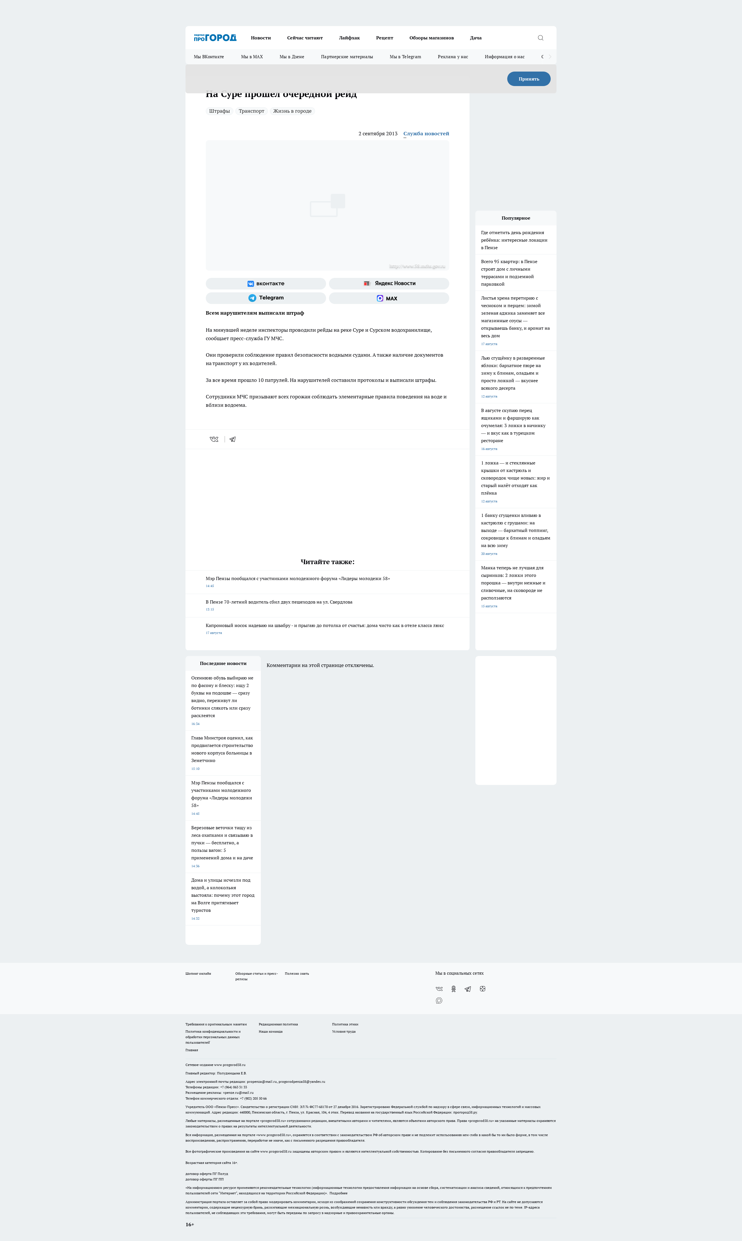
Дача (476, 38)
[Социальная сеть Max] (389, 298)
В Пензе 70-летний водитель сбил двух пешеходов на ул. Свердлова (279, 605)
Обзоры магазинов (432, 38)
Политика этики (345, 1024)
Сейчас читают (305, 38)
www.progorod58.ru (229, 1065)
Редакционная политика (278, 1024)
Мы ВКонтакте (209, 56)
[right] (549, 56)
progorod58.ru (273, 1120)
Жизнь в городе (292, 110)
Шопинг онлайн (198, 973)
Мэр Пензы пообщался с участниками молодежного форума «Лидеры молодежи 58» (298, 581)
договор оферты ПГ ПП (205, 1179)
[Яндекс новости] (389, 283)
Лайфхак (349, 38)
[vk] (215, 439)
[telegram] (234, 439)
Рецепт (384, 38)
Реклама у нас (453, 56)
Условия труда (344, 1031)
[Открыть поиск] (540, 37)
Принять (529, 79)
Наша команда (271, 1031)
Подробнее (339, 1193)
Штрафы (219, 110)
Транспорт (251, 110)
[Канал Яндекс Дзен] (482, 989)
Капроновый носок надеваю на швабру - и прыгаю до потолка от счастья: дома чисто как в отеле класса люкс (325, 628)
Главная (192, 1050)
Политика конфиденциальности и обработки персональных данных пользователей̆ (213, 1037)
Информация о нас (505, 56)
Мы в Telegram (405, 56)
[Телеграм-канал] (266, 298)
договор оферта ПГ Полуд (207, 1173)
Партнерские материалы (347, 56)
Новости (261, 38)
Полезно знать (297, 973)
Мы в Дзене (292, 56)
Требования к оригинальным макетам (216, 1024)
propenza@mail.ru (262, 1081)
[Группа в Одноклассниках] (453, 989)
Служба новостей (426, 133)
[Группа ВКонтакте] (266, 283)
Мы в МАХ (252, 56)
